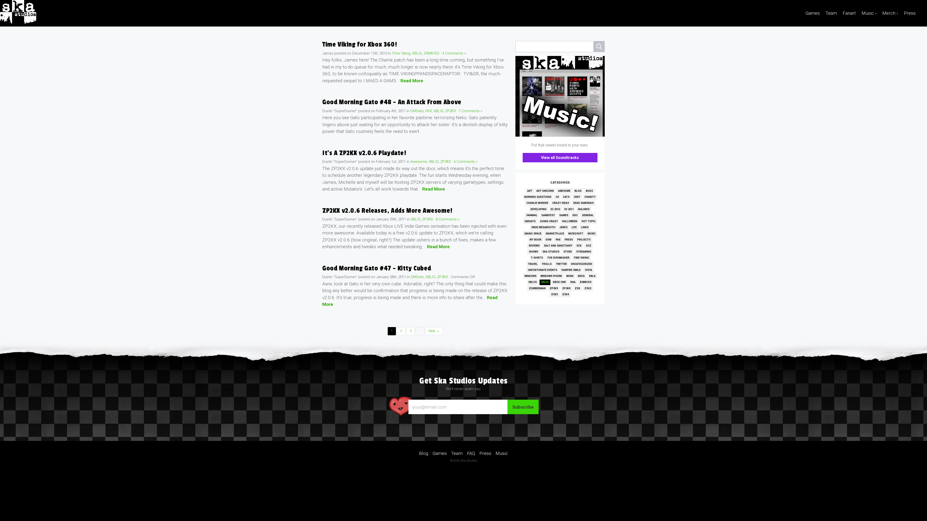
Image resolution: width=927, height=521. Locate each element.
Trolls (547, 264)
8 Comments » (447, 219)
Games (813, 13)
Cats (566, 197)
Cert (577, 197)
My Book (535, 239)
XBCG (581, 276)
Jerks (564, 227)
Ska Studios (550, 251)
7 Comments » (470, 111)
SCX (579, 245)
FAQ (471, 453)
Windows (530, 276)
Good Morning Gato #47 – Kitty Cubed (376, 268)
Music (592, 233)
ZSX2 (587, 288)
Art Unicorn (545, 190)
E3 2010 (555, 209)
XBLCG (532, 282)
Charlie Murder (537, 203)
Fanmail (532, 215)
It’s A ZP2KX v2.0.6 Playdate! (364, 153)
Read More (411, 80)
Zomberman (537, 288)
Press (910, 13)
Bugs (589, 190)
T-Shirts (537, 257)
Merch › (890, 13)
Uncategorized (581, 264)
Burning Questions (537, 197)
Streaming (583, 251)
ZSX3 (554, 294)
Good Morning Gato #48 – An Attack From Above (391, 102)
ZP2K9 (554, 288)
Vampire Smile (571, 270)
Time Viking (401, 53)
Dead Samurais (583, 203)
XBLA (592, 276)
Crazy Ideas (560, 203)
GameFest (548, 215)
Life (574, 227)
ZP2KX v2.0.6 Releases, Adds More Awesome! (387, 211)
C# (557, 197)
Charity (590, 197)
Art (529, 190)
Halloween (569, 221)
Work (570, 276)
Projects (583, 239)
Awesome (418, 161)
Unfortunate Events (542, 270)
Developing (539, 209)
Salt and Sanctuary (558, 245)
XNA (573, 282)
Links (585, 227)
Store (567, 251)
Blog (578, 190)
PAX (428, 111)
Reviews (534, 245)
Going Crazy (549, 221)
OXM (548, 239)
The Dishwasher (558, 257)
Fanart (849, 13)
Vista (588, 270)
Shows (533, 251)
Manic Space (533, 233)
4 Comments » (454, 53)
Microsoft (575, 233)
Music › (869, 13)
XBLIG (417, 53)
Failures (584, 209)
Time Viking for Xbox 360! (359, 44)
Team (831, 13)
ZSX (577, 288)
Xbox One (559, 282)
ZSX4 (565, 294)
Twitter (561, 264)
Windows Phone (551, 276)
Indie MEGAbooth (543, 227)
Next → (434, 331)
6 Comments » (466, 161)
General (588, 215)
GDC (575, 215)
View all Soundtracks (560, 157)
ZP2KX (450, 111)
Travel (533, 264)
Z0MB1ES (431, 53)
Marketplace (555, 233)
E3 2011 (569, 209)
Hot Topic (589, 221)
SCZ (588, 245)
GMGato (417, 111)
